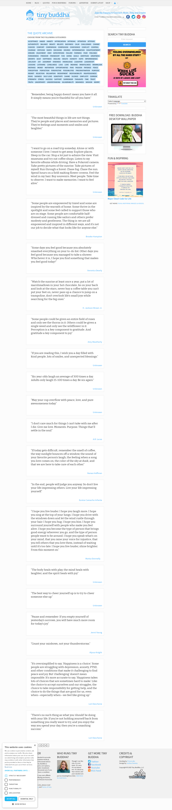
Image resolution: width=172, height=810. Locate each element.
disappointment (93, 50)
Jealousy (32, 62)
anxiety (50, 41)
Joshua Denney (132, 763)
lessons (31, 65)
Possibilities (68, 70)
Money (40, 68)
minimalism (97, 65)
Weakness (80, 82)
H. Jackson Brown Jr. (92, 308)
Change (96, 44)
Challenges (86, 44)
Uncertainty (40, 82)
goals (76, 56)
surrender (68, 79)
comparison (51, 47)
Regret (31, 73)
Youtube (95, 767)
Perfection (44, 70)
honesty (73, 59)
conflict (85, 47)
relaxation (50, 73)
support (58, 79)
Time (86, 79)
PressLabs (131, 761)
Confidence (75, 47)
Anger (42, 41)
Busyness (69, 44)
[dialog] (19, 775)
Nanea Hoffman (94, 473)
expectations (58, 53)
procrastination (83, 70)
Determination (78, 50)
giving (69, 56)
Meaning (74, 65)
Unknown (97, 106)
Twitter (95, 761)
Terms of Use (46, 787)
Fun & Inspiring (59, 3)
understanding (53, 82)
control (95, 47)
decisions (58, 50)
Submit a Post (97, 3)
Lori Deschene (95, 704)
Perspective (56, 70)
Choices (31, 47)
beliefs (60, 44)
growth (31, 59)
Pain (71, 68)
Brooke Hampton (94, 236)
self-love (48, 76)
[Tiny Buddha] (48, 20)
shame (67, 76)
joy (39, 62)
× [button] (35, 745)
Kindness (57, 62)
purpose (95, 70)
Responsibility (76, 73)
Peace (95, 68)
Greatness (95, 56)
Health (65, 59)
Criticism (41, 50)
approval (72, 41)
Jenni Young (96, 632)
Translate (124, 103)
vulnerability (68, 82)
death (49, 50)
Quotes (46, 3)
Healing (56, 59)
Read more (8, 767)
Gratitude (85, 56)
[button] (20, 770)
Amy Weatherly (95, 342)
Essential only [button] (27, 799)
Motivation (49, 68)
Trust (92, 79)
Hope (81, 59)
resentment (62, 73)
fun (63, 56)
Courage (31, 50)
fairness (78, 53)
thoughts (79, 79)
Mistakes (31, 68)
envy (49, 53)
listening (41, 65)
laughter (78, 62)
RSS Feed (96, 770)
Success (49, 79)
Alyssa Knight (96, 652)
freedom (44, 56)
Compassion (63, 47)
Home (28, 3)
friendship (54, 56)
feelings (93, 53)
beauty (52, 44)
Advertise (83, 3)
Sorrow (93, 76)
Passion (78, 68)
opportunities (62, 68)
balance (44, 44)
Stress (41, 79)
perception (33, 70)
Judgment (47, 62)
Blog (37, 3)
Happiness (47, 59)
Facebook (96, 764)
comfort (40, 47)
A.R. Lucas (97, 439)
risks (30, 76)
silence (75, 76)
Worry (96, 82)
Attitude (91, 41)
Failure (69, 53)
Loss (61, 65)
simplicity (84, 76)
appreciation (60, 41)
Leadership (89, 62)
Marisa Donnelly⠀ (93, 558)
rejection (40, 73)
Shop (108, 3)
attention (82, 41)
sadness (38, 76)
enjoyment (41, 53)
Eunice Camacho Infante (90, 500)
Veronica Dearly (94, 270)
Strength (32, 79)
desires (67, 50)
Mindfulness (85, 65)
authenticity (33, 44)
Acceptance (33, 41)
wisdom (89, 82)
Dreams (31, 53)
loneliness (52, 65)
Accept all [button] (11, 799)
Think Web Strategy (132, 773)
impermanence (91, 59)
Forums (72, 3)
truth (30, 82)
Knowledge (67, 62)
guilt (39, 59)
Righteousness (90, 73)
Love (67, 65)
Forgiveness (33, 56)
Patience (87, 68)
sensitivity (58, 76)
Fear (85, 53)
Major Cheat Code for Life (119, 198)
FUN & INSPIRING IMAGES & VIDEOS (131, 203)
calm (77, 44)
